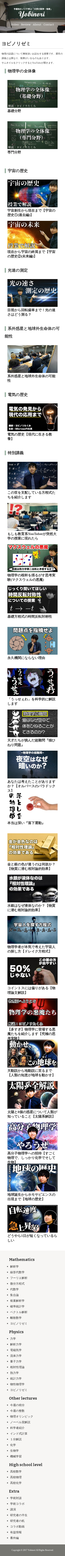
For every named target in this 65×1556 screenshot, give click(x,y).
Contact (49, 24)
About (37, 24)
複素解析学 (17, 1300)
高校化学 (16, 1483)
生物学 (14, 1450)
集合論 (14, 1295)
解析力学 (16, 1344)
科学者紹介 (17, 1428)
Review (26, 24)
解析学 (14, 1266)
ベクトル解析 (18, 1312)
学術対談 (16, 1498)
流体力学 (16, 1355)
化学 (13, 1445)
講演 (13, 1509)
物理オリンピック (21, 1416)
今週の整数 (17, 1410)
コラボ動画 (17, 1526)
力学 (13, 1338)
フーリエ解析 (18, 1278)
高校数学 (16, 1471)
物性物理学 (17, 1384)
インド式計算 (18, 1433)
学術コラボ (17, 1503)
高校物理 (16, 1477)
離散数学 (16, 1317)
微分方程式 (17, 1283)
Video (15, 24)
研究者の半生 (18, 1515)
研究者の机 (17, 1521)
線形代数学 (17, 1272)
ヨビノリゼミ (18, 1323)
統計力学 (16, 1378)
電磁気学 (16, 1350)
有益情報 (16, 1532)
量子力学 (16, 1361)
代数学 (14, 1289)
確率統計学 (17, 1306)
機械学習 (16, 1456)
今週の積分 (17, 1405)
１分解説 (16, 1439)
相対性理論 (17, 1367)
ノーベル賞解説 (20, 1422)
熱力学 (14, 1373)
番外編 (14, 1538)
